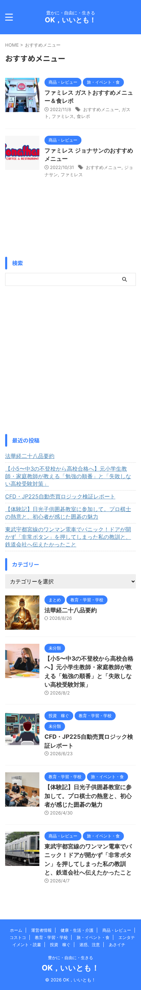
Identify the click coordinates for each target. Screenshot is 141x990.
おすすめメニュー (101, 109)
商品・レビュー (116, 930)
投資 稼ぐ (60, 944)
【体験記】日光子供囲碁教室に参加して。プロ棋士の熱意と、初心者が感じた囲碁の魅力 (68, 513)
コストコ (18, 937)
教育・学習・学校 (51, 937)
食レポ (83, 116)
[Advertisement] (70, 360)
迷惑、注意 (89, 944)
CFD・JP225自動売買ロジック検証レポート (60, 496)
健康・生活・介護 (77, 930)
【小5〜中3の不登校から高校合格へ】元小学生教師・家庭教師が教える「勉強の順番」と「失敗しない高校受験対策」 (68, 476)
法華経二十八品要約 (29, 455)
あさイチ (117, 944)
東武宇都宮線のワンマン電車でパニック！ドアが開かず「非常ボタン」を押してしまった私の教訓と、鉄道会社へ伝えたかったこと (68, 537)
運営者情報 (41, 930)
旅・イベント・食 (93, 937)
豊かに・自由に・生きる (70, 957)
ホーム (16, 930)
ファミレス (63, 116)
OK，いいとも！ (70, 20)
